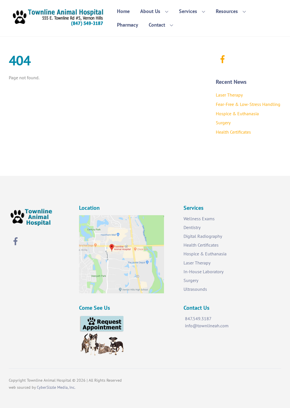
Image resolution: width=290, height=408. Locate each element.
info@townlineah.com (207, 325)
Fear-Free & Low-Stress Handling (248, 104)
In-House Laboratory (203, 271)
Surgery (223, 122)
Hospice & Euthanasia (237, 113)
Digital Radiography (203, 236)
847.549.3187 (198, 318)
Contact (157, 25)
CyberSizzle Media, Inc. (56, 387)
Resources (227, 11)
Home (123, 11)
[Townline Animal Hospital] (58, 24)
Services (188, 11)
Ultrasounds (195, 289)
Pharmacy (127, 25)
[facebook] (223, 58)
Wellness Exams (199, 218)
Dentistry (192, 227)
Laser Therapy (229, 95)
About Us (150, 11)
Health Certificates (233, 132)
